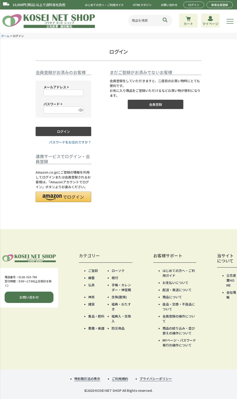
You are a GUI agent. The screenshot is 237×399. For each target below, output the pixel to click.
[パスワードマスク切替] (80, 110)
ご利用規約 (120, 378)
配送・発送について (177, 289)
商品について (172, 297)
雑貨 (91, 304)
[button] (63, 197)
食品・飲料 (96, 316)
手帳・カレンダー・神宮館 (121, 287)
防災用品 (118, 328)
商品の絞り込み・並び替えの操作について (178, 330)
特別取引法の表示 (87, 378)
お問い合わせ (169, 5)
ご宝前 (93, 270)
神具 (91, 297)
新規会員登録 (219, 5)
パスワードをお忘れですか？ (70, 142)
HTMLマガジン (142, 5)
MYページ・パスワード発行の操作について (179, 342)
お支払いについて (175, 282)
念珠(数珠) (119, 297)
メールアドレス (57, 87)
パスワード (54, 104)
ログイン (193, 5)
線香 (91, 277)
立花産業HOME (231, 280)
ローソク (118, 270)
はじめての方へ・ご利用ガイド (104, 5)
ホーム (5, 36)
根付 (115, 277)
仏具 (91, 285)
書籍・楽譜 (96, 328)
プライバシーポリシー (156, 378)
